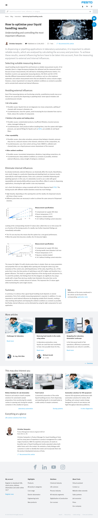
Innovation (18, 16)
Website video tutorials (80, 491)
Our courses (54, 502)
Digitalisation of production (59, 498)
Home (7, 16)
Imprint (60, 514)
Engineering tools (33, 498)
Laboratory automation (25, 408)
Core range (31, 491)
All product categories (35, 487)
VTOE (55, 187)
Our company (77, 506)
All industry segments (57, 494)
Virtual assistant (78, 483)
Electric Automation (34, 494)
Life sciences (54, 487)
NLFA (40, 129)
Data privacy (68, 514)
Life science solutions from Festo (15, 417)
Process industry (55, 491)
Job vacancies (77, 498)
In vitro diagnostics (87, 408)
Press (74, 502)
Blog (11, 16)
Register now (9, 494)
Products (30, 483)
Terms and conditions (87, 514)
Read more (10, 341)
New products (32, 502)
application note (82, 297)
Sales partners (77, 494)
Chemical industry (56, 483)
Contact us (76, 487)
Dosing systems (58, 408)
